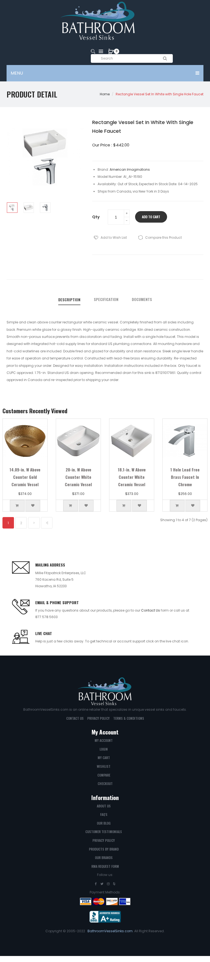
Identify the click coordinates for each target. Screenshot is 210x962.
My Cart (104, 757)
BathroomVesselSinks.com (110, 931)
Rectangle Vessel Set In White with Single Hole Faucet (159, 94)
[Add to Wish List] (32, 505)
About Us (104, 806)
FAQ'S (103, 814)
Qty (96, 217)
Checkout (105, 783)
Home (105, 94)
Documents (142, 299)
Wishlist (103, 766)
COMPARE (103, 775)
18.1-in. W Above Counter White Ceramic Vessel (132, 477)
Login (104, 749)
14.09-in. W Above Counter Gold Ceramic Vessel (25, 477)
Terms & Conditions (128, 718)
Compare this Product (163, 237)
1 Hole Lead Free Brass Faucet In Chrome (185, 477)
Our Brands (104, 857)
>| (47, 523)
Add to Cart (151, 216)
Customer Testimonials (103, 831)
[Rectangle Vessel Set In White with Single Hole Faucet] (12, 207)
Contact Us (150, 610)
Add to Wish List (114, 237)
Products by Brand (104, 849)
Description (69, 299)
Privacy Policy (98, 718)
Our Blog (103, 823)
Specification (106, 299)
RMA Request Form (105, 866)
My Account (104, 740)
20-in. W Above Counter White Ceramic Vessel (78, 477)
